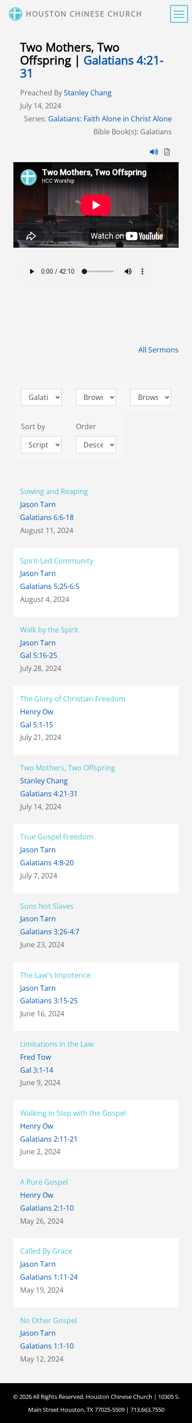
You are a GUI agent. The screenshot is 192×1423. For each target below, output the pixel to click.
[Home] (16, 14)
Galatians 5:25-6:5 (49, 586)
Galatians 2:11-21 (49, 1139)
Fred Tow (35, 1057)
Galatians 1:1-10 (47, 1346)
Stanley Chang (88, 93)
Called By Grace (46, 1251)
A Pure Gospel (44, 1182)
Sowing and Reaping (54, 491)
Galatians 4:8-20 (47, 863)
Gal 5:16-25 (38, 655)
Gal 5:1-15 (36, 725)
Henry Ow (36, 712)
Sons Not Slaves (47, 906)
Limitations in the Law (56, 1044)
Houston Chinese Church (84, 14)
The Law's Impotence (55, 975)
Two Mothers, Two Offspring (67, 768)
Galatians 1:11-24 (49, 1277)
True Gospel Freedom (56, 837)
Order (86, 426)
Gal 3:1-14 (36, 1070)
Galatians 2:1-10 (47, 1208)
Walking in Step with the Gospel (73, 1113)
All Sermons (158, 350)
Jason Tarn (38, 504)
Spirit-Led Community (56, 561)
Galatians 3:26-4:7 (49, 932)
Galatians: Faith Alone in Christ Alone (110, 119)
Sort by (33, 426)
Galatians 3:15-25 (49, 1001)
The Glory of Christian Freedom (72, 699)
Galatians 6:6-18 (47, 517)
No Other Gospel (48, 1320)
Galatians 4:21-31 (91, 66)
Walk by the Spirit (49, 630)
